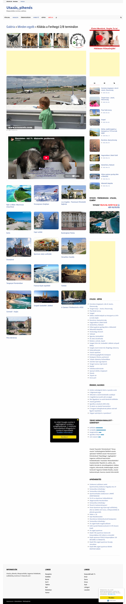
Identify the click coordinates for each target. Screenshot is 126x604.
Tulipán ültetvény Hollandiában (100, 359)
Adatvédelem (18, 601)
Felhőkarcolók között (96, 369)
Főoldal (7, 17)
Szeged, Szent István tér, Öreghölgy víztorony (104, 348)
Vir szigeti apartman (96, 530)
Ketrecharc (48, 590)
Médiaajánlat (26, 601)
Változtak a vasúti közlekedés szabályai (102, 395)
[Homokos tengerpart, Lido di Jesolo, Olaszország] (95, 88)
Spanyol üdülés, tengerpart (98, 371)
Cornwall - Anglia (12, 312)
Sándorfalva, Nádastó (107, 165)
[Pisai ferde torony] (95, 110)
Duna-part (93, 378)
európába (93, 430)
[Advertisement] (46, 63)
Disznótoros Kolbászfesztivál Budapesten (103, 519)
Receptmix (48, 574)
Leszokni (87, 590)
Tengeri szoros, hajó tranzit (98, 364)
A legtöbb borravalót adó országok (101, 397)
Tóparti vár (93, 375)
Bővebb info (111, 594)
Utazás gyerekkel (95, 402)
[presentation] (94, 83)
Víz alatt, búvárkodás (96, 339)
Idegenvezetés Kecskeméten (99, 500)
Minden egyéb (26, 27)
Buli (46, 587)
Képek (44, 17)
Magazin (15, 17)
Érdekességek (26, 17)
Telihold (92, 334)
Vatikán (64, 286)
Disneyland (10, 260)
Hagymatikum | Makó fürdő (109, 155)
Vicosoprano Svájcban (41, 204)
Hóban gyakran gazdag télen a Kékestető (103, 327)
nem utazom (94, 437)
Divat (85, 577)
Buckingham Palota (68, 233)
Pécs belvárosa (11, 338)
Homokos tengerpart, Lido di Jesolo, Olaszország (109, 89)
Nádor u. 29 (93, 514)
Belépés (23, 1)
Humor (47, 592)
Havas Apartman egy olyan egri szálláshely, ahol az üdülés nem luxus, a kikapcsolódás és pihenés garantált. (104, 509)
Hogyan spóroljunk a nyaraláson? (100, 413)
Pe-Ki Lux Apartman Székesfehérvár (101, 498)
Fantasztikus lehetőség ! (97, 489)
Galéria (10, 27)
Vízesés (92, 373)
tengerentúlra (94, 432)
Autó (85, 584)
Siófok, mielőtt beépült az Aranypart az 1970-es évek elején (109, 131)
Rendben (111, 598)
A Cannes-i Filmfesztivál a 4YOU (72, 307)
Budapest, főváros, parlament (99, 357)
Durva (86, 579)
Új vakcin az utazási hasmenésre (100, 406)
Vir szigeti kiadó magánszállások (100, 524)
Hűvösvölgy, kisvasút (96, 332)
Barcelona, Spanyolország (109, 140)
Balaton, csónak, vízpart (97, 341)
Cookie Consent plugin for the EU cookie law (111, 601)
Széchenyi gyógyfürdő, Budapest (100, 355)
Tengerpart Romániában (14, 283)
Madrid (92, 366)
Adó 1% (50, 17)
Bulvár (47, 579)
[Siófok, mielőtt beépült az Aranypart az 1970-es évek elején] (95, 129)
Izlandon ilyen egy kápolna (98, 362)
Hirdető (36, 17)
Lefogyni (86, 587)
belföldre (93, 428)
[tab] (94, 83)
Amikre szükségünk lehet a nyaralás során (103, 390)
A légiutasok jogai (95, 392)
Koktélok (47, 577)
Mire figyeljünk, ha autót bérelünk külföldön (104, 399)
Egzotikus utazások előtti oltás (99, 404)
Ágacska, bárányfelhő (96, 336)
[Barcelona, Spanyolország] (95, 140)
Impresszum (10, 601)
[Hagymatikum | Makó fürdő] (95, 156)
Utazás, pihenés (19, 7)
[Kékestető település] (95, 184)
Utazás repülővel (95, 352)
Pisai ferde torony (106, 110)
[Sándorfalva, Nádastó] (95, 165)
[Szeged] (95, 120)
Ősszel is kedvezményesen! (98, 505)
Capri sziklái (38, 232)
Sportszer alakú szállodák (43, 254)
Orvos (86, 582)
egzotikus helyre (95, 435)
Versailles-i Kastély (67, 257)
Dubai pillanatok (95, 350)
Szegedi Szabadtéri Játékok (43, 306)
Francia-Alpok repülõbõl (42, 286)
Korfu (8, 233)
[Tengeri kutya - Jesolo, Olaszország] (95, 98)
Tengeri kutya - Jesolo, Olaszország (108, 99)
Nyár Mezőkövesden (96, 517)
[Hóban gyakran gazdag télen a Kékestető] (95, 175)
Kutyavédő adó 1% (89, 574)
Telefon (47, 584)
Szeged (103, 120)
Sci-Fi (47, 582)
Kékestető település (107, 183)
